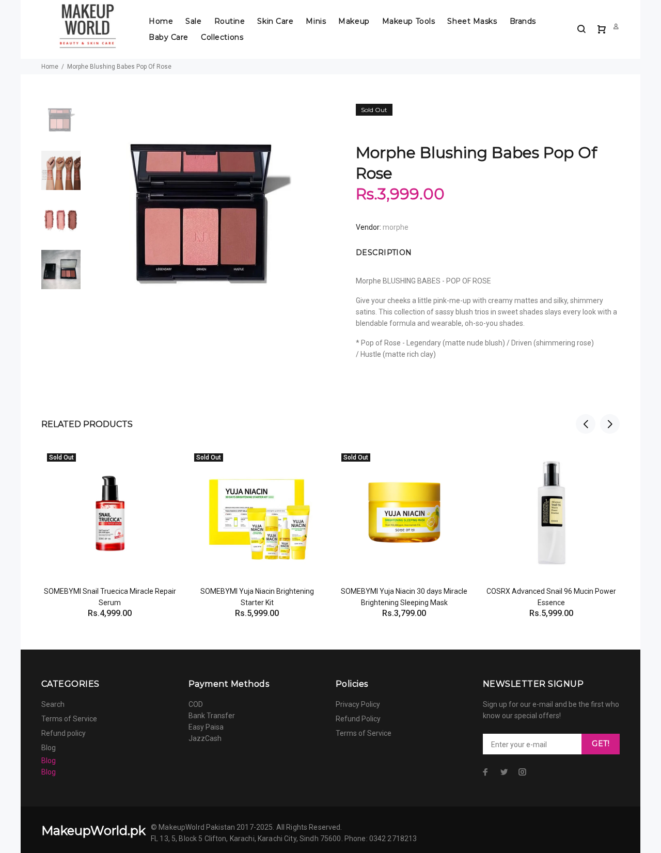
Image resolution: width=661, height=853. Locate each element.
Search (53, 704)
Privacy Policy (358, 704)
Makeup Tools (408, 21)
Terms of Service (69, 719)
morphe (395, 227)
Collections (222, 37)
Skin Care (275, 21)
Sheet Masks (472, 21)
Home (161, 21)
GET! (600, 743)
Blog (48, 748)
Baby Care (168, 37)
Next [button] (610, 424)
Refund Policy (358, 719)
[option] (61, 126)
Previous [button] (585, 424)
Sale (193, 21)
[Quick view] (161, 465)
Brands (523, 21)
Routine (229, 21)
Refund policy (63, 733)
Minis (316, 21)
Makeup (353, 21)
